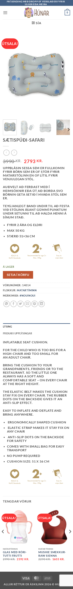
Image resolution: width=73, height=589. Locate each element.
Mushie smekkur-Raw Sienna (52, 554)
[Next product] (6, 153)
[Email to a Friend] (27, 304)
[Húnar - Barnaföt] (36, 12)
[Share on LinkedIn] (41, 304)
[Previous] (3, 539)
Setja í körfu (18, 274)
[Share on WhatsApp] (6, 304)
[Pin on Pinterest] (34, 304)
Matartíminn (27, 290)
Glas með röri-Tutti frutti (15, 554)
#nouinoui (27, 295)
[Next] (68, 129)
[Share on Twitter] (20, 304)
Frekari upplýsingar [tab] (17, 333)
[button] (5, 12)
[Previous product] (14, 153)
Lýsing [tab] (7, 326)
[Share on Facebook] (13, 304)
